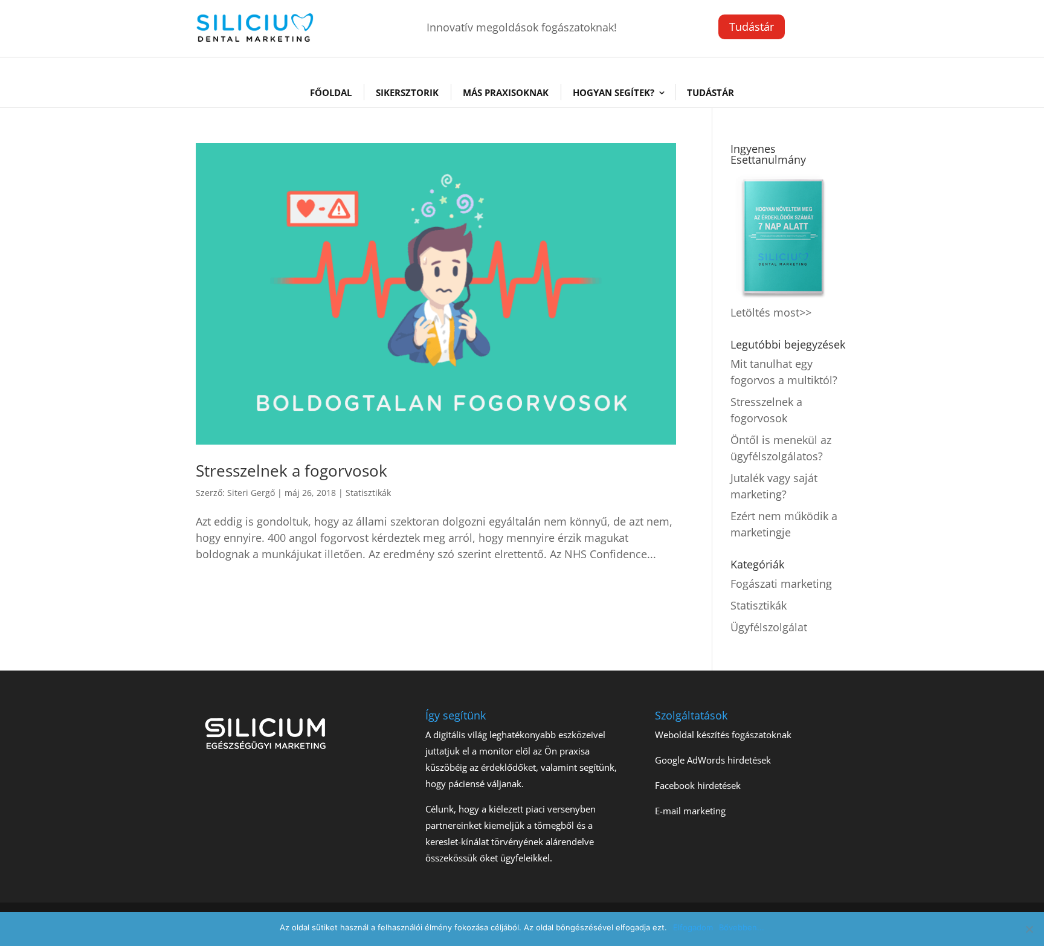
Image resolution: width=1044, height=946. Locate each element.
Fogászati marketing (781, 583)
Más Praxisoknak (506, 92)
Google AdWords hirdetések (713, 760)
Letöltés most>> (770, 312)
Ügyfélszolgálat (768, 627)
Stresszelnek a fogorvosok (291, 470)
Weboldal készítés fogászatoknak (723, 735)
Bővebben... (741, 927)
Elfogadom (693, 927)
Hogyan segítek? (613, 92)
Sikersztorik (407, 92)
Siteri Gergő (251, 492)
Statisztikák (368, 492)
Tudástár (751, 26)
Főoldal (331, 92)
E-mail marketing (690, 811)
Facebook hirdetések (698, 785)
